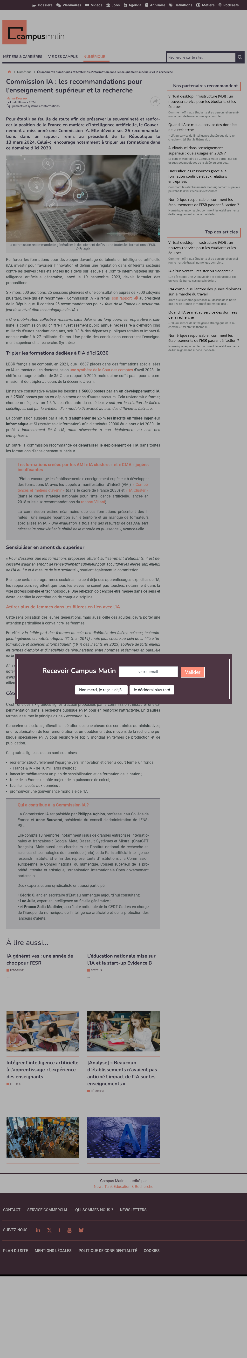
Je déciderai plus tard (152, 690)
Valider (192, 672)
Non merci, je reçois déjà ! (101, 690)
